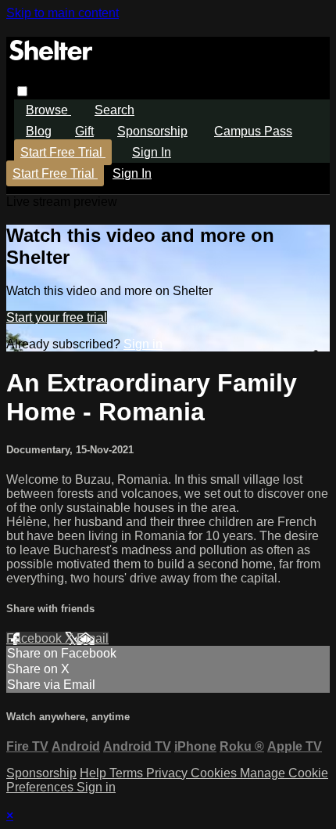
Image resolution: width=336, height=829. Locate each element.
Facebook (35, 638)
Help (94, 773)
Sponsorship (152, 131)
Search (114, 110)
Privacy (168, 773)
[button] (22, 91)
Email (93, 638)
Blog (39, 131)
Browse (48, 110)
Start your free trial (56, 317)
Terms (127, 773)
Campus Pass (253, 131)
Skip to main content (62, 13)
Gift (84, 131)
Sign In (132, 173)
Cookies (215, 773)
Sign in (151, 152)
